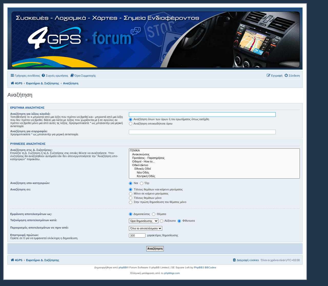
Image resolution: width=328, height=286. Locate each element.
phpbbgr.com (172, 273)
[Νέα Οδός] (214, 173)
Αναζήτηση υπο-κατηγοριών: (30, 183)
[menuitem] (54, 76)
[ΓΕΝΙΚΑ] (214, 150)
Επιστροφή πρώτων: (24, 235)
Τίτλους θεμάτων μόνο (147, 197)
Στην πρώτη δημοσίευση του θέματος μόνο (159, 201)
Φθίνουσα (188, 220)
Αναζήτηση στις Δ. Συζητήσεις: (31, 149)
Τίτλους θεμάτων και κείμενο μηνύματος (158, 189)
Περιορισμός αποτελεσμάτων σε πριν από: (39, 227)
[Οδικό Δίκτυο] (214, 165)
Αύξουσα (170, 220)
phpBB (123, 267)
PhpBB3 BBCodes (205, 267)
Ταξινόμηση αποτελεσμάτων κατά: (33, 220)
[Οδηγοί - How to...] (214, 162)
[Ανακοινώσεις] (214, 154)
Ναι (135, 183)
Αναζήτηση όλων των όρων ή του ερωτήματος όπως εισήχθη (171, 119)
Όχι (146, 183)
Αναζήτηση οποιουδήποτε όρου (152, 123)
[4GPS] (156, 38)
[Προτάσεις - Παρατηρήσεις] (214, 158)
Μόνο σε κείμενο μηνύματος (150, 193)
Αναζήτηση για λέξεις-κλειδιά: (30, 113)
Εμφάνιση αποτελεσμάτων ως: (31, 214)
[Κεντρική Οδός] (214, 176)
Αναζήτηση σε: (20, 189)
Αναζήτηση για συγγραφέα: (29, 131)
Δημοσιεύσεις (141, 214)
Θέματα (161, 214)
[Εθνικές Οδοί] (214, 169)
